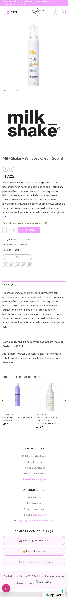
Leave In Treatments (22, 239)
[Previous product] (11, 169)
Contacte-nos (34, 497)
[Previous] (3, 408)
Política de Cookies (34, 462)
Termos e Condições (34, 467)
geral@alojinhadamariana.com (37, 520)
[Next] (65, 408)
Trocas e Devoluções (34, 473)
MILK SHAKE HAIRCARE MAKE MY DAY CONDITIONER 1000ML (48, 420)
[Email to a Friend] (17, 264)
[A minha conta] (55, 12)
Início (5, 90)
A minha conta (34, 503)
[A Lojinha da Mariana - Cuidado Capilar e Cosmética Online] (38, 12)
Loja (15, 90)
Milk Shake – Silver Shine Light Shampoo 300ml (17, 419)
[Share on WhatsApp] (17, 257)
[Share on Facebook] (5, 264)
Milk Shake (22, 244)
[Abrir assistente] (6, 588)
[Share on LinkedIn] (29, 264)
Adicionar (29, 229)
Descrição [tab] (8, 284)
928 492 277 (39, 514)
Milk (14, 244)
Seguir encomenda (34, 509)
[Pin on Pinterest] (23, 264)
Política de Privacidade (34, 456)
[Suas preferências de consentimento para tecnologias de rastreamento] (62, 591)
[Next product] (5, 169)
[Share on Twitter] (11, 264)
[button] (63, 12)
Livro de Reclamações (34, 479)
